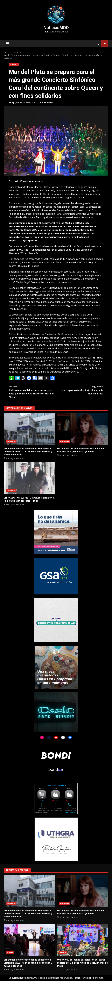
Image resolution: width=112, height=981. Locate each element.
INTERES (10, 953)
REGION (63, 953)
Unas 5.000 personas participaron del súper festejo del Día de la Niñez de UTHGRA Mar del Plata (82, 940)
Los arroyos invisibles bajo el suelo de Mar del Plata (81, 390)
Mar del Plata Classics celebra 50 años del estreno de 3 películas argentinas (82, 429)
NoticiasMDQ (56, 27)
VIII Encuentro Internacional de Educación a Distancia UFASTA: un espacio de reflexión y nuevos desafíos (29, 429)
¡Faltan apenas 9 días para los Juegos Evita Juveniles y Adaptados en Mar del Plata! (31, 392)
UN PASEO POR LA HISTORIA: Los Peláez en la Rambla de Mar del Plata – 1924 (29, 478)
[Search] (98, 43)
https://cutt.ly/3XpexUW (23, 240)
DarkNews (81, 977)
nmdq (11, 102)
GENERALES (13, 64)
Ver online (104, 43)
